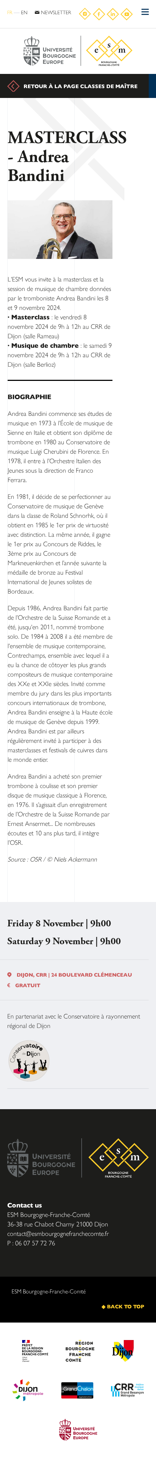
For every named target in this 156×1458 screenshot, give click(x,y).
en (24, 12)
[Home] (78, 51)
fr (9, 12)
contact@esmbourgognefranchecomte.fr (58, 1233)
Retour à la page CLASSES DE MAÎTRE (80, 86)
